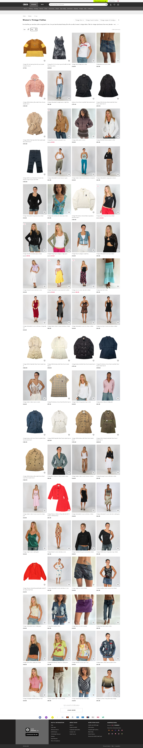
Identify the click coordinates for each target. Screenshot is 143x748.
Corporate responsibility (75, 729)
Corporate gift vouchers (93, 729)
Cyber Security (73, 734)
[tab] (25, 8)
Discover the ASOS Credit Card (95, 736)
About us (71, 725)
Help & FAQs (112, 1)
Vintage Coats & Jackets (92, 20)
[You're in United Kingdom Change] (118, 1)
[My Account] (111, 4)
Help (52, 725)
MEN (42, 4)
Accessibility (117, 746)
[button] (108, 730)
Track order (53, 727)
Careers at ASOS (73, 727)
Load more (71, 710)
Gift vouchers (91, 727)
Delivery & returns (55, 729)
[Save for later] (44, 60)
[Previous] (73, 20)
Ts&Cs (113, 746)
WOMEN (33, 4)
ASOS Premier (54, 731)
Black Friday (90, 731)
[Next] (119, 20)
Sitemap (53, 736)
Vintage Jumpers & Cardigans (108, 20)
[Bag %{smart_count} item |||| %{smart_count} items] (118, 4)
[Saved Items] (114, 4)
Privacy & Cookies (106, 746)
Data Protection (54, 738)
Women (30, 16)
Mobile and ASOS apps (93, 725)
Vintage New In (79, 20)
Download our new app (101, 1)
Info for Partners (91, 734)
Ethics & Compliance (55, 740)
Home (24, 16)
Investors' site (72, 731)
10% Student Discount (55, 734)
